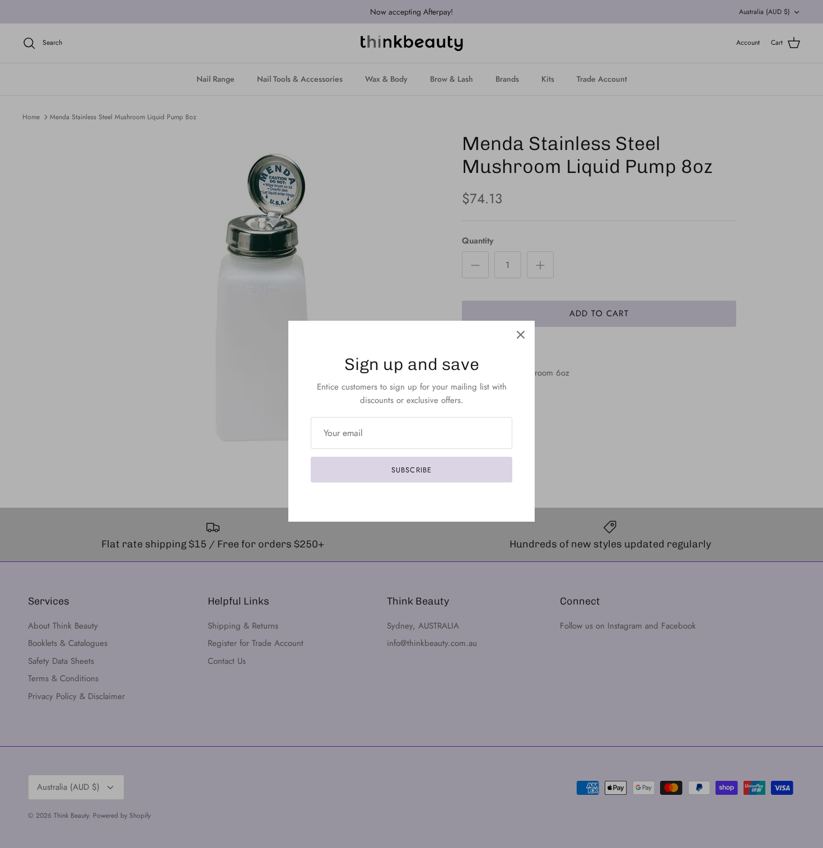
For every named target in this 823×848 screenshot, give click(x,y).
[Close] (520, 334)
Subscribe (411, 470)
